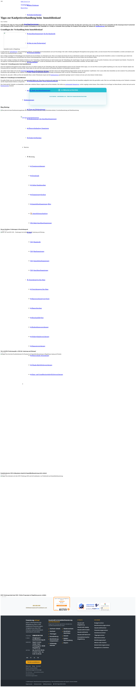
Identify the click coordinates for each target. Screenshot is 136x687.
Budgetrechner (99, 623)
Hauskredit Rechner (100, 628)
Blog (33, 666)
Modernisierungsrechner (102, 645)
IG (34, 657)
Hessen (66, 636)
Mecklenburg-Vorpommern (54, 640)
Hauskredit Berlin (82, 632)
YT (30, 657)
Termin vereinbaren (33, 662)
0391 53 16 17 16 (38, 636)
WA (27, 657)
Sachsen (52, 631)
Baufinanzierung (5, 85)
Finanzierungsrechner (101, 630)
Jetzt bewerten (61, 605)
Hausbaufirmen (30, 674)
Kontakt (38, 666)
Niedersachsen (68, 628)
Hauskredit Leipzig (83, 627)
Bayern (66, 643)
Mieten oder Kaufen (100, 642)
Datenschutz (37, 684)
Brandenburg (54, 636)
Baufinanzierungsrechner (102, 625)
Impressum (29, 684)
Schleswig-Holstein (53, 644)
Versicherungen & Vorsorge (33, 670)
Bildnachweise (47, 684)
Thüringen (53, 634)
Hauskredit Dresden (83, 630)
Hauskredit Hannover (83, 634)
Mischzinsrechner (99, 637)
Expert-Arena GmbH (31, 668)
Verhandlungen (13, 51)
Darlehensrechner (100, 633)
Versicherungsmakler (31, 675)
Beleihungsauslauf (100, 640)
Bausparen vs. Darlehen (101, 647)
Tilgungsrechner (99, 635)
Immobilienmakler (39, 672)
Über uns (28, 666)
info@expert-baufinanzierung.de (39, 639)
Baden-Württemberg (68, 639)
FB (38, 657)
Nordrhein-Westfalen (67, 632)
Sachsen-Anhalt (55, 628)
